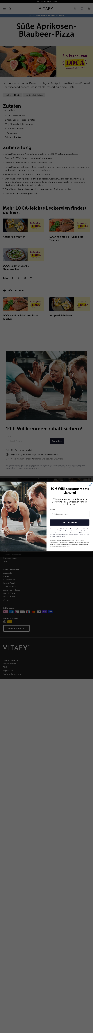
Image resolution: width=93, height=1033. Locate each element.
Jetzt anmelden (70, 522)
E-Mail (52, 509)
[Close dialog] (90, 484)
